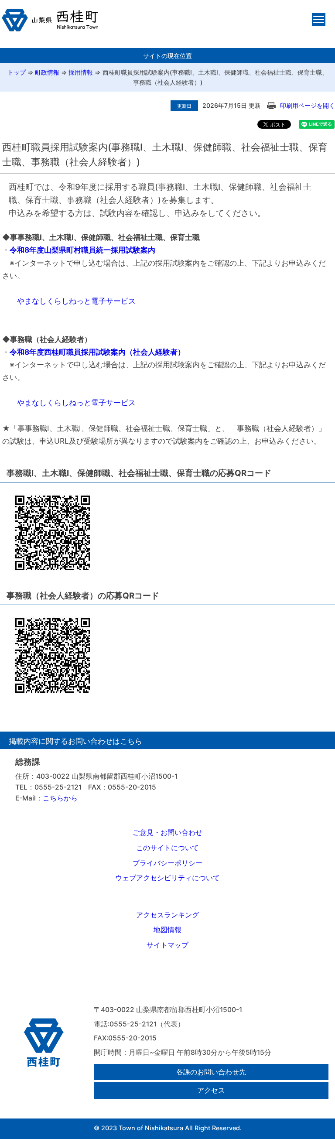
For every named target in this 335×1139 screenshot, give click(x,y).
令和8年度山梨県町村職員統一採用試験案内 (82, 249)
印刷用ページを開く (307, 105)
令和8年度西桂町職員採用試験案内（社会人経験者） (97, 351)
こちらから (60, 798)
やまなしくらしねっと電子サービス (76, 300)
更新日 (184, 106)
